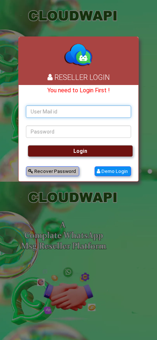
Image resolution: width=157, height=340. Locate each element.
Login (80, 151)
